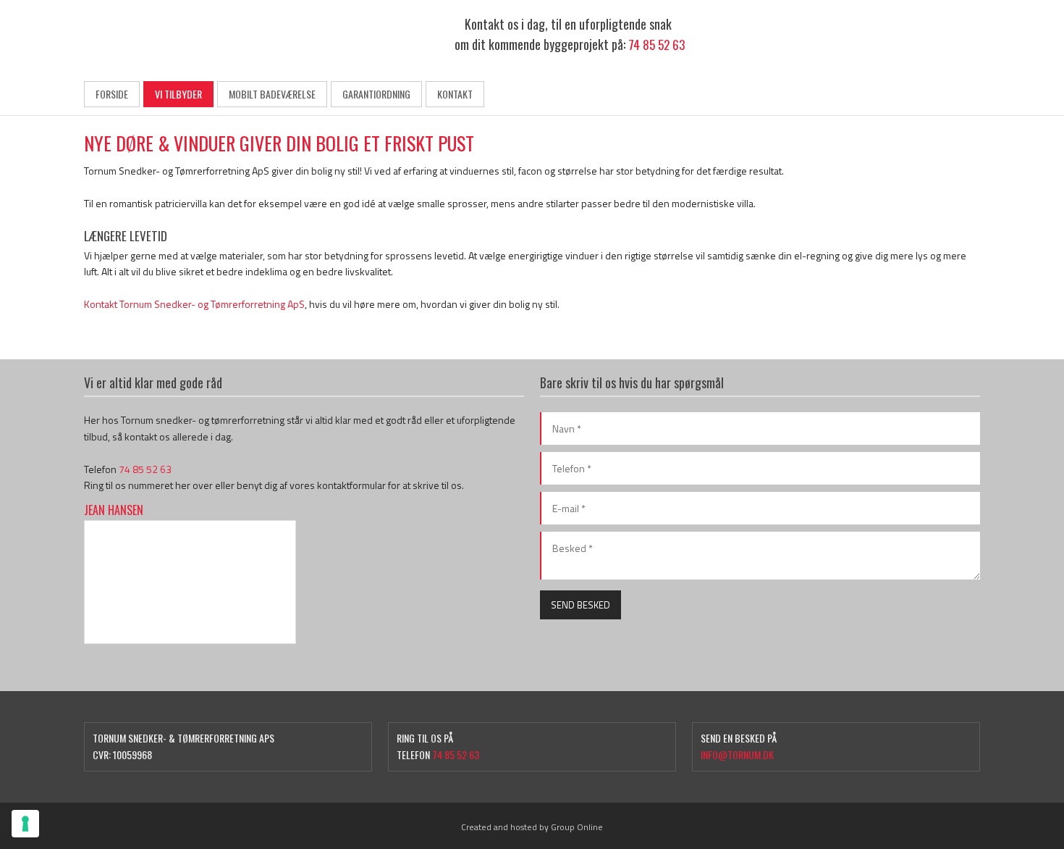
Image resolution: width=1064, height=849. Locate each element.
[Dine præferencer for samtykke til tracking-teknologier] (25, 823)
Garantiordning (376, 93)
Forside (112, 93)
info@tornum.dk (737, 754)
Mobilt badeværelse (272, 93)
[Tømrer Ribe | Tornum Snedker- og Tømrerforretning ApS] (190, 37)
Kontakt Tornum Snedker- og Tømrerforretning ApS (194, 303)
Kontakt (455, 93)
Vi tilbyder (178, 93)
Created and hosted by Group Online (532, 827)
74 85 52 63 (656, 44)
